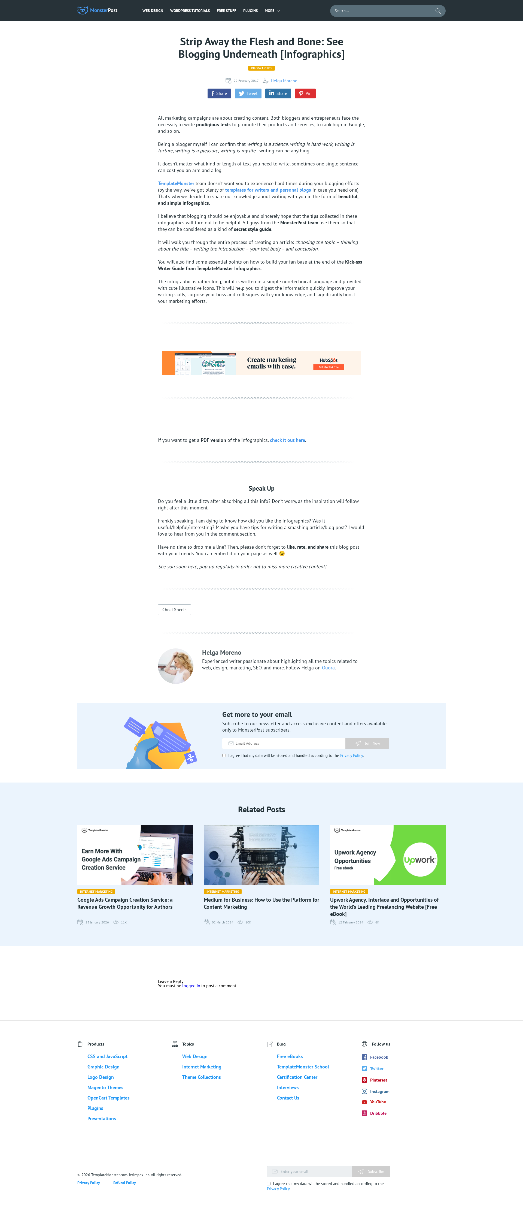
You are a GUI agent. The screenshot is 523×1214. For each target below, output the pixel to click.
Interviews (288, 1087)
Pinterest (378, 1080)
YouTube (378, 1101)
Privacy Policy (351, 755)
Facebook (379, 1057)
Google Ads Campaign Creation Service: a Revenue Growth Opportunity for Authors (125, 903)
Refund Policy (124, 1182)
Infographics (261, 68)
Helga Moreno (284, 80)
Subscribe (375, 1171)
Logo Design (100, 1077)
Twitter (377, 1068)
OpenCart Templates (108, 1098)
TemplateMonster (176, 183)
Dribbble (378, 1113)
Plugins (250, 10)
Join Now (372, 743)
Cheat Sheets (174, 609)
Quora (328, 668)
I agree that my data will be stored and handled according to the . (295, 755)
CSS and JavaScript (107, 1056)
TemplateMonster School (303, 1067)
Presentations (101, 1118)
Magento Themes (105, 1087)
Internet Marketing (96, 891)
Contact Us (288, 1098)
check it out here (287, 440)
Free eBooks (290, 1056)
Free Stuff (226, 10)
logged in (191, 985)
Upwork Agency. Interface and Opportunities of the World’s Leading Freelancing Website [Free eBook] (384, 906)
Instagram (380, 1091)
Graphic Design (103, 1067)
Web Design (152, 10)
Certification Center (297, 1077)
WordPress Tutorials (190, 10)
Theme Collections (201, 1077)
